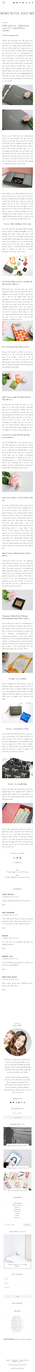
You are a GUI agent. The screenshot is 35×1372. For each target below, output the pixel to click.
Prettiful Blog (9, 977)
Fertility (17, 1217)
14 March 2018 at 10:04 (10, 897)
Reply (4, 905)
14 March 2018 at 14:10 (10, 915)
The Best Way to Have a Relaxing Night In (17, 1265)
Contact (15, 1360)
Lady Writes (8, 894)
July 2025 (17, 1331)
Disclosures (24, 1360)
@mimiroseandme (25, 1339)
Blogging (17, 1209)
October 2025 (17, 1329)
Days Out (17, 1211)
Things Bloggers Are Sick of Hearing (17, 871)
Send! (17, 1296)
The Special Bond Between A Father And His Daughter (18, 1145)
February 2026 (17, 1321)
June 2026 (17, 1317)
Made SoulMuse (17, 1368)
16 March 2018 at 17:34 (10, 958)
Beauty (17, 1207)
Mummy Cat (7, 956)
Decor (17, 1213)
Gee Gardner (8, 913)
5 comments (17, 862)
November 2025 (17, 1327)
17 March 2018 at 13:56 (10, 979)
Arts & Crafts (17, 1205)
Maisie (5, 936)
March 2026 (17, 1319)
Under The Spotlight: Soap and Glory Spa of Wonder (18, 1190)
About (8, 1360)
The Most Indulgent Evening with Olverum (17, 876)
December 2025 (17, 1325)
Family (17, 1215)
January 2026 (17, 1323)
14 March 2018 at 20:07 (10, 938)
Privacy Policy (17, 1361)
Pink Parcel (25, 73)
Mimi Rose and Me (17, 13)
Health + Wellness (18, 853)
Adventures (17, 1203)
